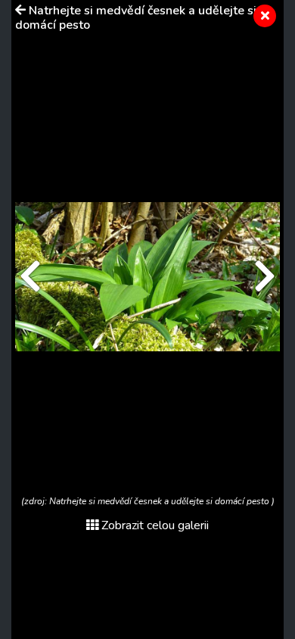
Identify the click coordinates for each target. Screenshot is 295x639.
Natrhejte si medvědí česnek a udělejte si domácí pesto (135, 17)
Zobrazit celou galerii (155, 525)
